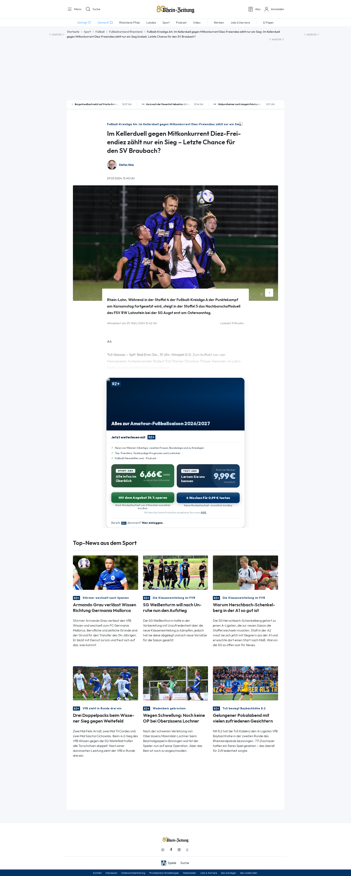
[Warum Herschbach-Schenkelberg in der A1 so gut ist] (245, 572)
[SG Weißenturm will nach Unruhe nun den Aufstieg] (175, 572)
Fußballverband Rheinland (125, 32)
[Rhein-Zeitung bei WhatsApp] (163, 850)
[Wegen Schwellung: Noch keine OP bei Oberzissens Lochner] (175, 683)
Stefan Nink (126, 165)
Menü (77, 9)
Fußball (100, 32)
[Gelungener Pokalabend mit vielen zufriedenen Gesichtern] (245, 683)
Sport (87, 32)
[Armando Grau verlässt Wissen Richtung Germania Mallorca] (105, 572)
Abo (257, 9)
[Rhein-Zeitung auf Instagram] (179, 850)
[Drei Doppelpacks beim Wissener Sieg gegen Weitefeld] (105, 683)
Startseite (73, 32)
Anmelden (277, 9)
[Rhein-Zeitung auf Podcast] (187, 850)
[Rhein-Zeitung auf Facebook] (171, 850)
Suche (96, 9)
